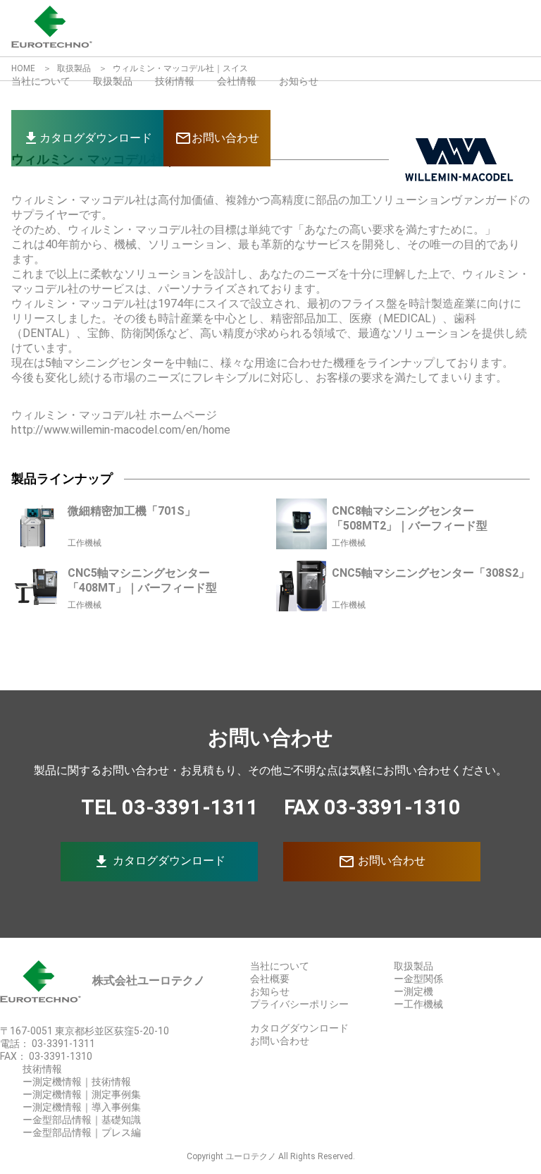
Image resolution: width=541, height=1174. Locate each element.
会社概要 (270, 978)
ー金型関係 (418, 978)
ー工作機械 (418, 1004)
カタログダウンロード (159, 861)
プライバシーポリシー (299, 1004)
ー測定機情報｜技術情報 (77, 1081)
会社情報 (236, 81)
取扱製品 (112, 81)
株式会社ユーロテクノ (148, 980)
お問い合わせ (381, 861)
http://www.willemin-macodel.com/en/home (120, 429)
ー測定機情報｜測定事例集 (82, 1094)
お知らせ (298, 81)
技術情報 (174, 81)
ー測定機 (413, 991)
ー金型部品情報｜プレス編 (82, 1132)
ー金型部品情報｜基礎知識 (82, 1119)
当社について (40, 81)
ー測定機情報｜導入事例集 (82, 1107)
